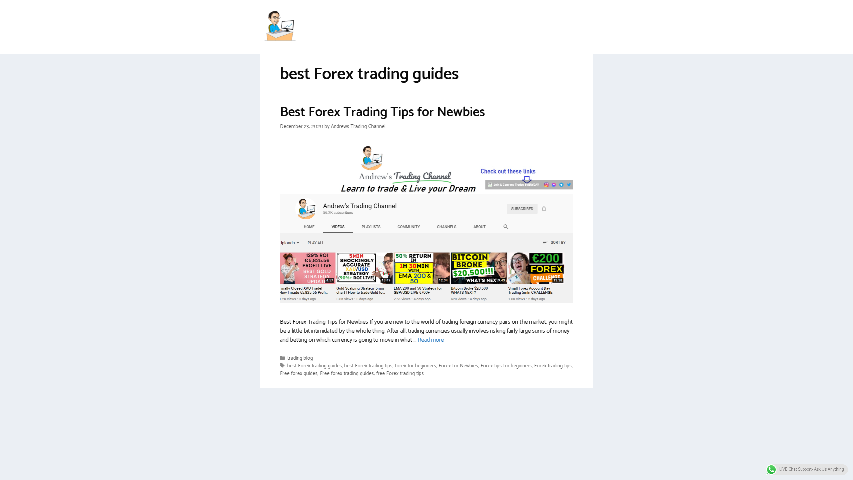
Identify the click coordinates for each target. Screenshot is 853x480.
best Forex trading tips (368, 366)
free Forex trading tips (400, 373)
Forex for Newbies (458, 366)
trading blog (300, 358)
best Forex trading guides (314, 366)
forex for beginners (415, 366)
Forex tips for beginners (506, 366)
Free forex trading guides (347, 373)
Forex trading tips (553, 366)
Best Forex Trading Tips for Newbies (382, 112)
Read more (431, 340)
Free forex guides (299, 373)
